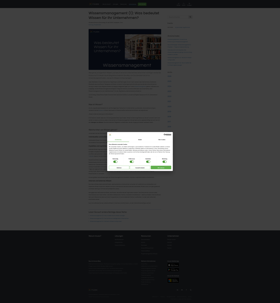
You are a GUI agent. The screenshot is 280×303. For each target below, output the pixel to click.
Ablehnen (119, 167)
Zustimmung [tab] (118, 139)
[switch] (132, 162)
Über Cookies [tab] (161, 139)
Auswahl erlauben (140, 167)
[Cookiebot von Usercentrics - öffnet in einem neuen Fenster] (164, 135)
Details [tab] (140, 139)
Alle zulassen (161, 167)
